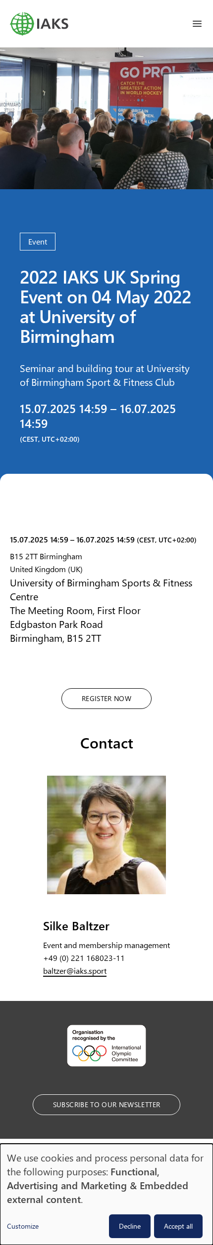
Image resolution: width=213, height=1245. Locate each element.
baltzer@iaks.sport (74, 970)
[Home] (39, 24)
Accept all (178, 1226)
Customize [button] (23, 1226)
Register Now (106, 698)
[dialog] (106, 1194)
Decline (130, 1226)
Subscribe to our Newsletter (106, 1104)
